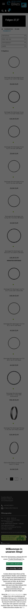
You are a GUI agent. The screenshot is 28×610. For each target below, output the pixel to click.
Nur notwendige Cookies (14, 568)
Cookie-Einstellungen (15, 559)
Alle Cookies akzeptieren (14, 564)
